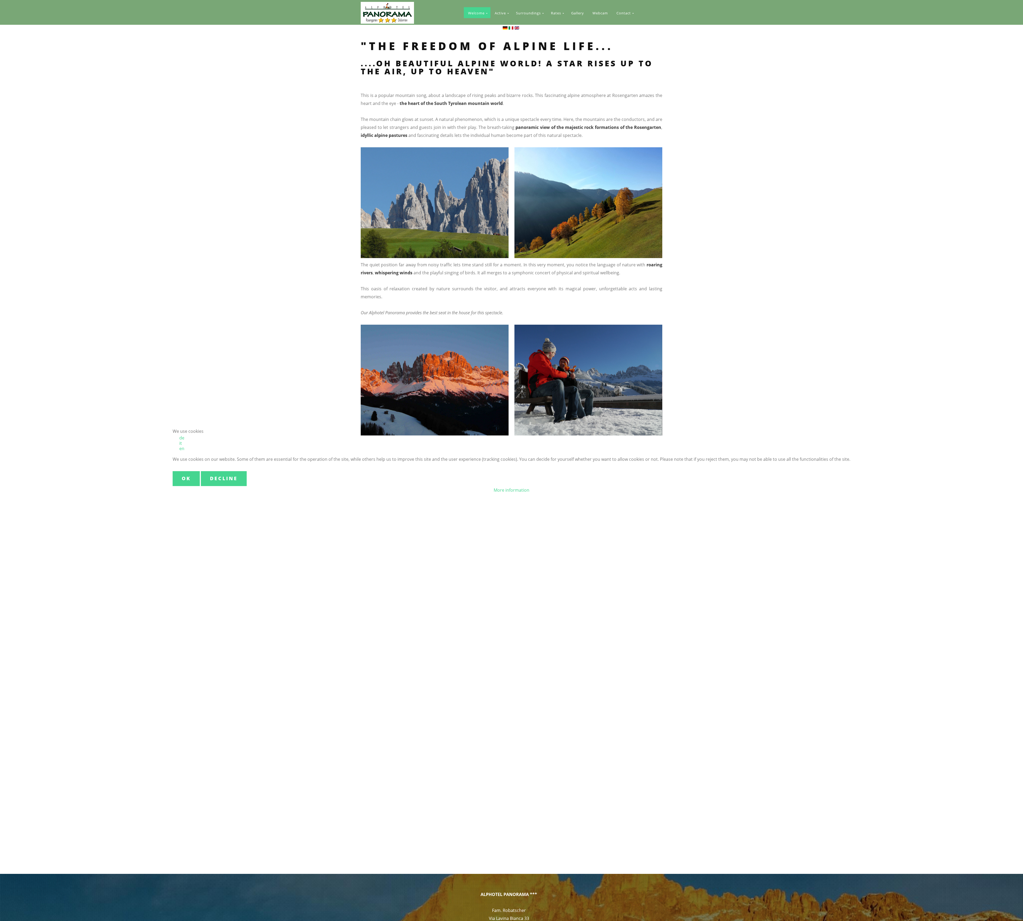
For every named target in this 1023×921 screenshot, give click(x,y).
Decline (224, 478)
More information (511, 490)
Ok (186, 478)
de (181, 438)
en (181, 448)
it (180, 443)
